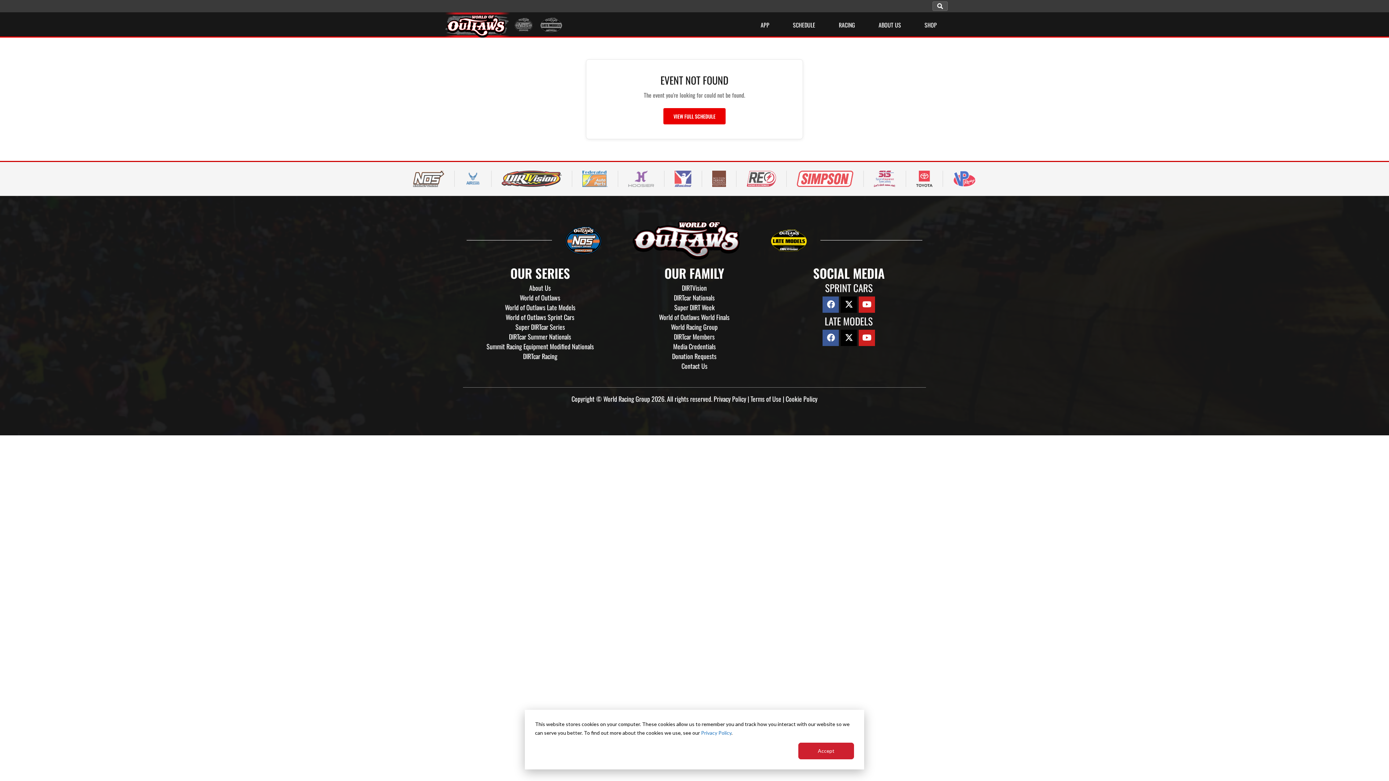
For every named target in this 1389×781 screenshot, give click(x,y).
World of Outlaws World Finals (694, 317)
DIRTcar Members (694, 336)
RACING (847, 25)
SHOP (931, 25)
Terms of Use (766, 399)
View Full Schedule (694, 116)
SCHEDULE (804, 25)
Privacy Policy (716, 733)
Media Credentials (694, 346)
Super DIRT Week (694, 307)
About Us (540, 288)
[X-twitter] (849, 304)
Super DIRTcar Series (540, 327)
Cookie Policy (801, 399)
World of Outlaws (540, 297)
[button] (940, 6)
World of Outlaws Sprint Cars (540, 317)
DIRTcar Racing (540, 356)
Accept (826, 751)
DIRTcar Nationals (694, 297)
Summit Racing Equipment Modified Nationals (540, 346)
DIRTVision (694, 288)
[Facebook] (831, 304)
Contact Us (694, 366)
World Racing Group (694, 327)
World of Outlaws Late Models (540, 307)
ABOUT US (890, 25)
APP (765, 25)
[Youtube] (867, 304)
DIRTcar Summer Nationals (540, 336)
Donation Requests (694, 356)
